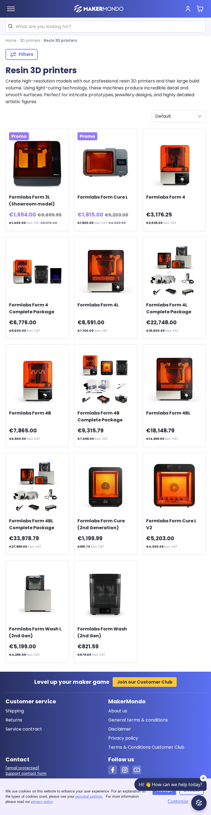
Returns (13, 720)
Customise (178, 801)
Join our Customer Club (144, 682)
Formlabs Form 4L (98, 305)
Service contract (23, 729)
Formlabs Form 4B (30, 413)
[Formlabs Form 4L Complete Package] (174, 270)
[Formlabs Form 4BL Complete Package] (37, 486)
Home (10, 40)
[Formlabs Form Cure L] (105, 162)
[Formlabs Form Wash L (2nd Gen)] (37, 594)
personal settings (88, 796)
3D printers (30, 40)
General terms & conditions (138, 720)
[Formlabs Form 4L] (105, 270)
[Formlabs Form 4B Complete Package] (105, 378)
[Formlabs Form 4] (174, 162)
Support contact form (25, 773)
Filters (26, 54)
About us (117, 711)
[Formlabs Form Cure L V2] (174, 486)
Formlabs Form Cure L (102, 197)
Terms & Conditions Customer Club (146, 747)
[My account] (188, 9)
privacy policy (42, 802)
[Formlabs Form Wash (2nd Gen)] (105, 594)
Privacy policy (123, 738)
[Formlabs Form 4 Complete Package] (37, 270)
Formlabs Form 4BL (168, 413)
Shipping (14, 711)
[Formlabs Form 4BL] (174, 378)
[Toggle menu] (10, 8)
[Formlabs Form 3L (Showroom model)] (37, 162)
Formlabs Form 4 (165, 197)
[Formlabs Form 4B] (37, 378)
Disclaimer (119, 729)
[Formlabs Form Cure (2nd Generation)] (105, 486)
